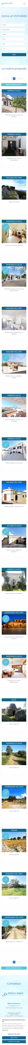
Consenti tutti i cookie (14, 1041)
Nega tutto (14, 1037)
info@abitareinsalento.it (14, 1013)
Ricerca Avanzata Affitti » (14, 84)
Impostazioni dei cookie (14, 1033)
